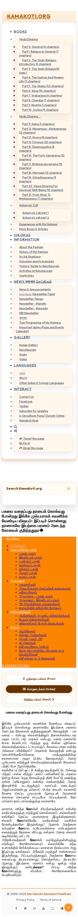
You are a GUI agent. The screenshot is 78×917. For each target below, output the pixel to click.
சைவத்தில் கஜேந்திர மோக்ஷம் (40, 608)
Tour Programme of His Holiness (40, 322)
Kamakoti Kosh (28, 420)
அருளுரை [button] (17, 581)
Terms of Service (51, 899)
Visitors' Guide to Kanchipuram (39, 266)
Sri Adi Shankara (30, 256)
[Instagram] (34, 908)
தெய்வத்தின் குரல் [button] (23, 550)
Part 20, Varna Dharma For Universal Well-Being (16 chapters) (41, 188)
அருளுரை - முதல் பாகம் (36, 596)
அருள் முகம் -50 (30, 639)
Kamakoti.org (28, 16)
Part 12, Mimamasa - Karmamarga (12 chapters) (42, 130)
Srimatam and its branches (36, 261)
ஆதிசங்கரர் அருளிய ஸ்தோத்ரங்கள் (44, 616)
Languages (25, 365)
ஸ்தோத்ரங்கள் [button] (20, 612)
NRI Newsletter (29, 313)
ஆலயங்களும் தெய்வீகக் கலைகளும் (45, 588)
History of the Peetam (33, 252)
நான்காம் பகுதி (30, 565)
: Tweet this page (33, 438)
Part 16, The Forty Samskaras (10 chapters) (42, 157)
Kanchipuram (27, 349)
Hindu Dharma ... (30, 116)
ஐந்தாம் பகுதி (28, 569)
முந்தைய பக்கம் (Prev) (40, 679)
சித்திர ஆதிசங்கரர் (33, 635)
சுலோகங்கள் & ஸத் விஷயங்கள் (41, 623)
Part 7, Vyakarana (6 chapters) (42, 95)
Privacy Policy (25, 899)
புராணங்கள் (27, 584)
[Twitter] (25, 908)
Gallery (22, 337)
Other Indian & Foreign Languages (41, 383)
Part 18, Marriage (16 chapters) (42, 172)
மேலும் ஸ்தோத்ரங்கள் (34, 619)
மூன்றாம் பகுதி (29, 561)
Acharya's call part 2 (35, 217)
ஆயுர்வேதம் (27, 631)
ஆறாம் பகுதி (28, 573)
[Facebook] (16, 908)
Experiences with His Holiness (38, 224)
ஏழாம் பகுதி (27, 577)
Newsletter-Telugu (31, 299)
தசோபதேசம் (28, 592)
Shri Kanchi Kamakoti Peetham (49, 894)
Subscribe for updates (33, 411)
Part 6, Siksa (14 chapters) (39, 90)
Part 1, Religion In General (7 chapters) (39, 53)
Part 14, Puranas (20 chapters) (42, 142)
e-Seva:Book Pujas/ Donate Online (42, 415)
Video (23, 359)
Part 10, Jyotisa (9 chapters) (40, 109)
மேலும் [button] (15, 627)
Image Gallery (28, 345)
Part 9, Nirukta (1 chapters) (39, 105)
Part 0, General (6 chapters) (40, 47)
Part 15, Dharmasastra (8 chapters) (36, 148)
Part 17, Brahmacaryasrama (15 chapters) (40, 166)
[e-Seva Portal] (61, 908)
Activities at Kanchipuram (35, 271)
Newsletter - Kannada (33, 308)
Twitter (24, 406)
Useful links (26, 275)
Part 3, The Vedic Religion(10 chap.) (39, 70)
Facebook (25, 401)
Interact (23, 389)
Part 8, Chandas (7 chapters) (41, 100)
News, (33, 281)
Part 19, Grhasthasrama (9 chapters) (37, 179)
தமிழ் (22, 373)
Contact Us (26, 396)
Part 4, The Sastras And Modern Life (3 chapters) (41, 79)
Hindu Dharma (28, 39)
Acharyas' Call (28, 205)
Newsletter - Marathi (32, 303)
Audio (23, 354)
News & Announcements (35, 289)
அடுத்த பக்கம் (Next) (37, 699)
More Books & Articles (33, 229)
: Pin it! (26, 443)
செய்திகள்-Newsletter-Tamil (37, 294)
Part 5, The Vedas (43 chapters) (43, 86)
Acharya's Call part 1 (35, 213)
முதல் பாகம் (27, 553)
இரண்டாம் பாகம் (30, 557)
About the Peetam (31, 247)
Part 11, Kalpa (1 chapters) (38, 124)
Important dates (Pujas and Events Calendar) (40, 329)
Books (20, 31)
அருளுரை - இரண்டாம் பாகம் (39, 600)
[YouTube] (43, 908)
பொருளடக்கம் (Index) (41, 689)
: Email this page (32, 448)
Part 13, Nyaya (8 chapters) (39, 137)
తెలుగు (23, 377)
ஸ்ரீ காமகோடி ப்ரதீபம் (34, 647)
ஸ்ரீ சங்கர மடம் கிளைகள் (37, 658)
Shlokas (22, 235)
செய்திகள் (18, 546)
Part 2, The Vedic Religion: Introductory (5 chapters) (38, 62)
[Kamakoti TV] (52, 908)
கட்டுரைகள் (27, 643)
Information (26, 239)
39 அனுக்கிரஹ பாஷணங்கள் (39, 604)
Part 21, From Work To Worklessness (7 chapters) (36, 196)
